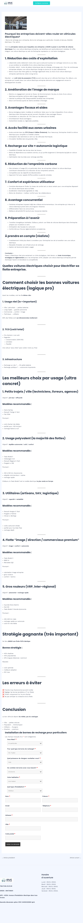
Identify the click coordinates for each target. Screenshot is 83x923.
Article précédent (8, 858)
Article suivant (75, 858)
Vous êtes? (12, 739)
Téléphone (46, 806)
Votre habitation (13, 777)
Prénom (45, 796)
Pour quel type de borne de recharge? (21, 749)
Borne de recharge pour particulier (41, 40)
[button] (41, 3)
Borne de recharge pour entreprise (17, 40)
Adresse (8, 815)
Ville (7, 824)
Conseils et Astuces (60, 40)
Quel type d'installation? (16, 787)
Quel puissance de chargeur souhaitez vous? (24, 758)
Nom (7, 796)
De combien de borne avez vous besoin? (22, 768)
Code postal (10, 834)
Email (7, 806)
